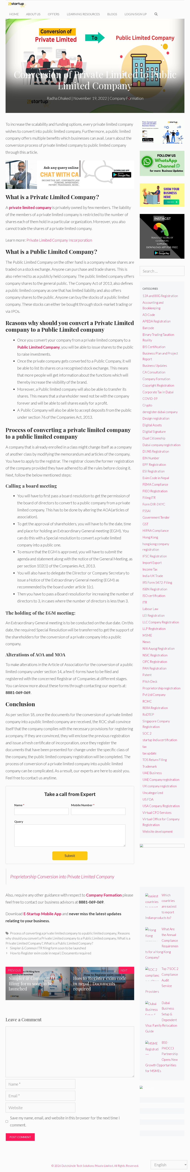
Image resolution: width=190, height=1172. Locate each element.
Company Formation (126, 98)
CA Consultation (153, 372)
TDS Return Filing (154, 760)
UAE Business (152, 773)
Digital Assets (152, 425)
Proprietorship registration (161, 688)
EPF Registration (154, 465)
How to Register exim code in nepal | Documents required (50, 953)
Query (18, 821)
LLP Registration (154, 629)
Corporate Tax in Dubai (158, 392)
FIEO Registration (154, 491)
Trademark (149, 766)
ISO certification (153, 596)
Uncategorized (152, 793)
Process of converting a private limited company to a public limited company (63, 933)
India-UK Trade (152, 576)
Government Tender (156, 517)
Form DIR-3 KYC (153, 504)
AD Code (148, 315)
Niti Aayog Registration (158, 648)
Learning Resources (83, 14)
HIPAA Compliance (155, 531)
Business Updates (154, 365)
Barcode (148, 328)
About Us (33, 14)
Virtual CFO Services (156, 813)
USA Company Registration (161, 806)
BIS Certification (153, 347)
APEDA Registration (156, 321)
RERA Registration (155, 708)
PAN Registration (154, 668)
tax (144, 747)
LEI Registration (153, 615)
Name (19, 805)
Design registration (155, 418)
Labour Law (150, 609)
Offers (53, 14)
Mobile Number (82, 805)
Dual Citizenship (153, 438)
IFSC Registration (154, 556)
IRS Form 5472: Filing (157, 582)
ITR (144, 602)
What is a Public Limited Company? (68, 943)
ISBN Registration (154, 589)
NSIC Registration (154, 655)
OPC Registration (154, 662)
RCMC (147, 701)
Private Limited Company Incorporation (59, 240)
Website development (157, 831)
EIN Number (150, 458)
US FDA (147, 799)
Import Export (152, 563)
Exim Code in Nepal (155, 478)
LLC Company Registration (160, 622)
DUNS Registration (155, 451)
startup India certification (159, 740)
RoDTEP (148, 714)
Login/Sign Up (136, 14)
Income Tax (149, 569)
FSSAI (146, 511)
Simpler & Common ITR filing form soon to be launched (48, 948)
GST (145, 524)
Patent (147, 675)
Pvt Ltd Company (154, 695)
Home (14, 14)
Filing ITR (148, 498)
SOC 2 (146, 733)
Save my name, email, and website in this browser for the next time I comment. (65, 1121)
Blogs (112, 14)
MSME (147, 635)
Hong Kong (150, 537)
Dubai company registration (161, 445)
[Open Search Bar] (156, 14)
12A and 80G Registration (160, 296)
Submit (70, 855)
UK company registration (159, 786)
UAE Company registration (160, 780)
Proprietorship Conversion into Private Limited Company (62, 876)
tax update (149, 753)
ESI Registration (153, 471)
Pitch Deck (149, 681)
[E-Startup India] (18, 4)
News (146, 642)
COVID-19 (150, 398)
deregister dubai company (160, 412)
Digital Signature (154, 431)
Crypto (147, 405)
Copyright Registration (158, 385)
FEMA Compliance (155, 484)
